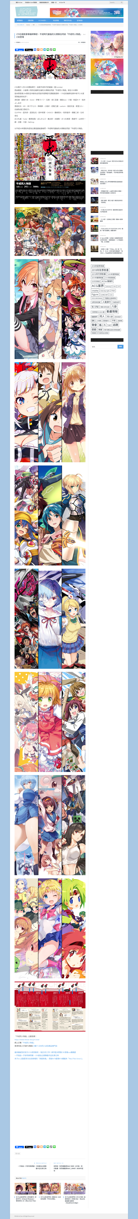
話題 (115, 325)
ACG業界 (98, 286)
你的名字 (116, 302)
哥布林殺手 (118, 317)
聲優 (94, 325)
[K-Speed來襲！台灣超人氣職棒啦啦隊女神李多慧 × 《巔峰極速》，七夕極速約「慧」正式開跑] (94, 238)
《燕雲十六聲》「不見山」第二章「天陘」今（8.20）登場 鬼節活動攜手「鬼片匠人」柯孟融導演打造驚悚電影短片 (111, 251)
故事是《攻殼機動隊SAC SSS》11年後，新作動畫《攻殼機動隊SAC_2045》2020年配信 (68, 1168)
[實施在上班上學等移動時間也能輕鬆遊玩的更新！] (94, 181)
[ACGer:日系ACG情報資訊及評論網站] (26, 11)
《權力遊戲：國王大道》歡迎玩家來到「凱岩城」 (111, 201)
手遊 (113, 320)
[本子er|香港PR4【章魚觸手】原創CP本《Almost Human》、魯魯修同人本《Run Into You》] (25, 1188)
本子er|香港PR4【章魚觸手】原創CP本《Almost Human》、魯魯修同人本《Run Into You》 (26, 1199)
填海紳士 (18, 42)
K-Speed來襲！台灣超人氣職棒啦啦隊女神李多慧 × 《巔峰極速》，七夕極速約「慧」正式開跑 (111, 240)
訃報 (109, 325)
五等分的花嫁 (96, 302)
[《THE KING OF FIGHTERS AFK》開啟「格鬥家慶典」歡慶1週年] (94, 228)
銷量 (100, 329)
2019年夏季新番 (113, 274)
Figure (95, 294)
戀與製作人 (106, 321)
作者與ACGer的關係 (31, 2)
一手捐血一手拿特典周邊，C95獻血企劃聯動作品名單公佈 (37, 1055)
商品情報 (56, 20)
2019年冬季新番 (99, 274)
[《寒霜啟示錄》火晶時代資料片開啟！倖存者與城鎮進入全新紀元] (94, 190)
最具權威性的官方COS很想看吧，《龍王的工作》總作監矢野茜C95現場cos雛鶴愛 (45, 1052)
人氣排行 (106, 302)
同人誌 (18, 1153)
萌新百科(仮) (68, 20)
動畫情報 (112, 311)
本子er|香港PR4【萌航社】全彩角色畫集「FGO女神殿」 (51, 1198)
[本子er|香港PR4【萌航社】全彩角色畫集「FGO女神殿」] (50, 1188)
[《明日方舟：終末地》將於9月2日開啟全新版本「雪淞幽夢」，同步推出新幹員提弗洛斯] (94, 170)
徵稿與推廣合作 (44, 2)
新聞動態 (20, 20)
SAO (111, 295)
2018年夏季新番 (98, 266)
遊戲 (94, 329)
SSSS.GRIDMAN (97, 298)
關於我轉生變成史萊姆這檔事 (112, 330)
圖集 (93, 321)
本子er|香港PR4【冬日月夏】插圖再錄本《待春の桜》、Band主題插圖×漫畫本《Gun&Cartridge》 (75, 1200)
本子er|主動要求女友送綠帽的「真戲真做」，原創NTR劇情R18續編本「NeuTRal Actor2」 (49, 1058)
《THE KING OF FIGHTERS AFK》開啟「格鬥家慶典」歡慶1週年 (111, 229)
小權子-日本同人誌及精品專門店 (45, 1046)
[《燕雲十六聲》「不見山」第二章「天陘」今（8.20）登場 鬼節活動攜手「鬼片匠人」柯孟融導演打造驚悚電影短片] (94, 249)
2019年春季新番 (97, 278)
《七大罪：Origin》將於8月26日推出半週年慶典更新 (111, 162)
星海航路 (80, 20)
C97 (119, 286)
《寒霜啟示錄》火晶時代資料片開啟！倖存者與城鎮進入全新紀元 (111, 192)
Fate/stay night (105, 291)
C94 (114, 286)
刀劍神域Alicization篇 (98, 312)
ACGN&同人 (42, 20)
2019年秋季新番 (110, 278)
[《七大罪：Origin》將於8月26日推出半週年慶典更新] (94, 161)
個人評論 (95, 307)
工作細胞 (99, 320)
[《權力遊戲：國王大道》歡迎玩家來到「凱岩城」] (94, 200)
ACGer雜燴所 (107, 281)
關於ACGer (19, 2)
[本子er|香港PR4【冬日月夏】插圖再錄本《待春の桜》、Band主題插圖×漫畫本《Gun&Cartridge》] (74, 1188)
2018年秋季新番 (100, 270)
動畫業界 (94, 317)
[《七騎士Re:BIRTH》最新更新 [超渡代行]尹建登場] (94, 209)
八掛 (114, 306)
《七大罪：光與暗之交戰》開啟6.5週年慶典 (111, 220)
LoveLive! (104, 294)
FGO (113, 290)
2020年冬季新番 (96, 281)
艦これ (102, 324)
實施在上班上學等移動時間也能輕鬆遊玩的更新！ (111, 183)
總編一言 (54, 2)
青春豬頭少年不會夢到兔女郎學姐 (100, 333)
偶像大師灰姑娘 (105, 307)
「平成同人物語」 (28, 1043)
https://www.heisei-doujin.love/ (27, 1039)
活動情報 (30, 20)
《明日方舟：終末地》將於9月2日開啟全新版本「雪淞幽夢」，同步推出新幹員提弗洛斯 (111, 172)
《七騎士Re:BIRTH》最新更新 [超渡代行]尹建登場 (111, 211)
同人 (79, 42)
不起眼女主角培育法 (110, 298)
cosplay (95, 290)
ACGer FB (62, 2)
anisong (108, 286)
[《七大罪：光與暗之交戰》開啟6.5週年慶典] (94, 219)
